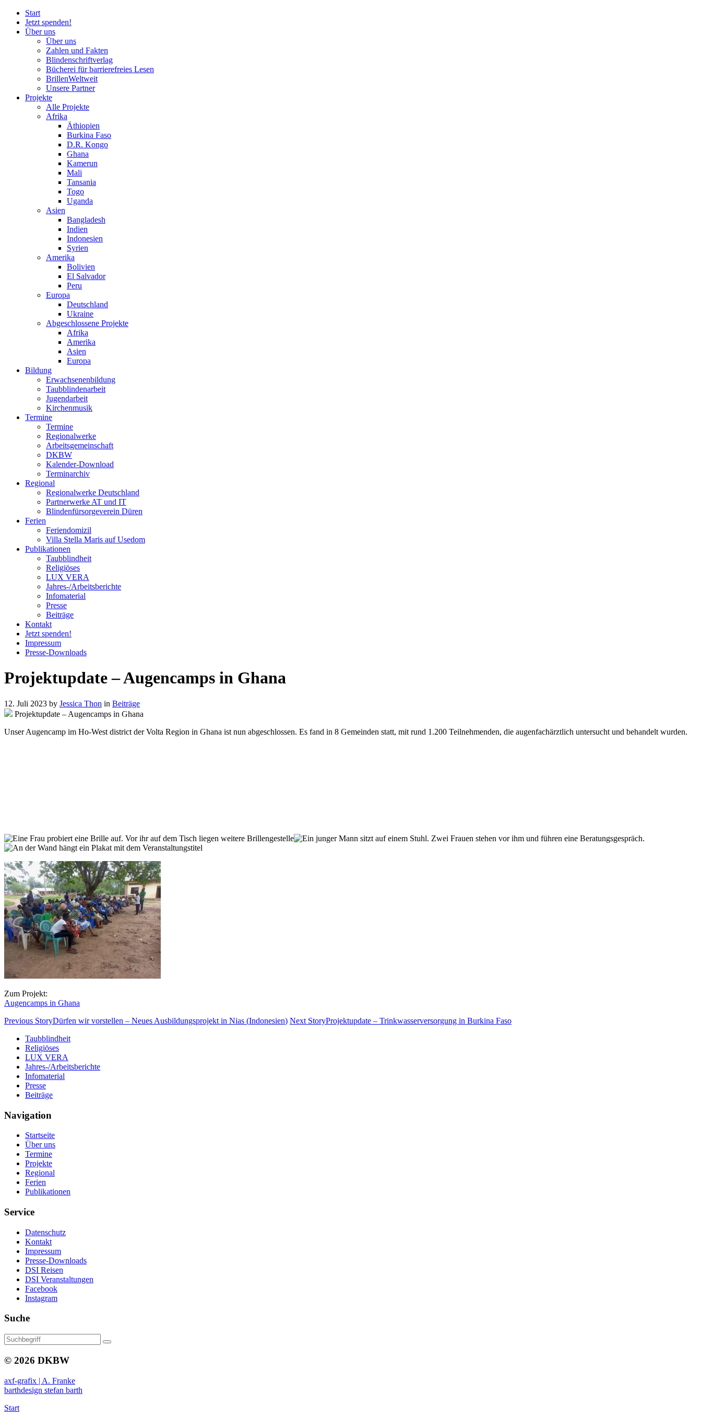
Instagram (41, 1298)
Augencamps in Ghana (42, 1002)
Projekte (38, 1163)
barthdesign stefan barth (43, 1390)
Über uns (40, 1144)
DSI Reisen (44, 1269)
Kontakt (38, 1241)
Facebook (41, 1288)
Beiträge (126, 703)
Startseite (40, 1135)
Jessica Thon (81, 703)
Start (11, 1407)
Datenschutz (45, 1232)
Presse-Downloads (56, 1260)
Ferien (35, 1182)
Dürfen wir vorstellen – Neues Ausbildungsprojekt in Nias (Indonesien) (146, 1020)
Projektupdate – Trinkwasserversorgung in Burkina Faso (401, 1020)
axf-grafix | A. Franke (39, 1380)
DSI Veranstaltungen (59, 1279)
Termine (38, 1153)
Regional (40, 1172)
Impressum (43, 1251)
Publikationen (47, 1191)
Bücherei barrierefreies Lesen (100, 69)
